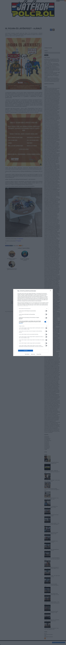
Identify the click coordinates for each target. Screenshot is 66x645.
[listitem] (33, 308)
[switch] (45, 311)
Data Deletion (27, 354)
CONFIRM (25, 350)
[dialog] (33, 322)
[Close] (51, 291)
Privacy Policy (39, 354)
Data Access (33, 354)
